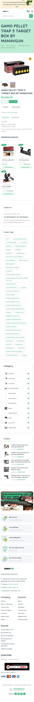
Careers (3, 619)
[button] (30, 58)
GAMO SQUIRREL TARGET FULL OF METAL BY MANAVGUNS (8, 186)
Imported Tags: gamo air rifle (15, 337)
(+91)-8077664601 (12, 584)
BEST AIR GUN (24, 260)
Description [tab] (5, 117)
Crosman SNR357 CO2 (7, 629)
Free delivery (13, 527)
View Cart (20, 604)
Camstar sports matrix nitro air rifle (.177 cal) (17, 279)
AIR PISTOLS (20, 253)
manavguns (20, 341)
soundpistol (10, 348)
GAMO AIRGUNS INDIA (12, 298)
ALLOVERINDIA (10, 260)
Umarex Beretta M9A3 (7, 635)
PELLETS (8, 344)
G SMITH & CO (20, 312)
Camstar (9, 271)
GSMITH (8, 312)
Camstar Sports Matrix (13, 274)
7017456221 (18, 689)
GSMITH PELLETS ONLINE (13, 330)
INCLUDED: (4, 122)
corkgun (23, 287)
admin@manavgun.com (12, 587)
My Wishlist (21, 607)
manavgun (9, 341)
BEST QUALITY (10, 264)
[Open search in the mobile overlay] (17, 16)
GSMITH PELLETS (11, 326)
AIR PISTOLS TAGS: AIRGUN (14, 257)
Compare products (23, 619)
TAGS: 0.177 (21, 348)
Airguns (8, 249)
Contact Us (4, 613)
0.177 (7, 239)
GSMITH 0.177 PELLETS (12, 316)
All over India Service (16, 548)
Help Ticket (21, 613)
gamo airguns (10, 294)
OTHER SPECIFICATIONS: (8, 126)
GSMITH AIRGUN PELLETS (13, 319)
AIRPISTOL (9, 253)
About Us (3, 601)
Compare (5, 107)
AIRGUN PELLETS (20, 246)
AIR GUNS (4, 158)
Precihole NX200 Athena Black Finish (8, 645)
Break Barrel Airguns (12, 267)
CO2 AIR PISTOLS (11, 287)
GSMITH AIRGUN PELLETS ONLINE (16, 323)
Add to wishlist (16, 107)
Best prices (13, 517)
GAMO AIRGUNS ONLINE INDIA (15, 309)
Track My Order (22, 610)
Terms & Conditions (6, 610)
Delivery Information (6, 604)
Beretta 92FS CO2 (6, 632)
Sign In (20, 601)
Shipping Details (22, 616)
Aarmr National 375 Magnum (6, 639)
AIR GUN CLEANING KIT (8, 160)
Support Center (5, 616)
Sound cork (19, 344)
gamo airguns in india (13, 302)
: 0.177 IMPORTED (11, 242)
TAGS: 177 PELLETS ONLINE (14, 351)
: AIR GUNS (24, 242)
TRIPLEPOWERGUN (11, 355)
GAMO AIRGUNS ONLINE (13, 305)
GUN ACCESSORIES (11, 45)
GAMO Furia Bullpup (6, 649)
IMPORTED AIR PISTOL (12, 334)
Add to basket (13, 101)
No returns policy (15, 558)
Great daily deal (14, 537)
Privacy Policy (5, 607)
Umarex (24, 355)
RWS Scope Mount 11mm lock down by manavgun (24, 160)
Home (2, 45)
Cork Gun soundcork (12, 291)
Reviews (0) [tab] (15, 117)
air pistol (18, 249)
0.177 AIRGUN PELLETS (20, 239)
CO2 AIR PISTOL (11, 284)
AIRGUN (8, 246)
